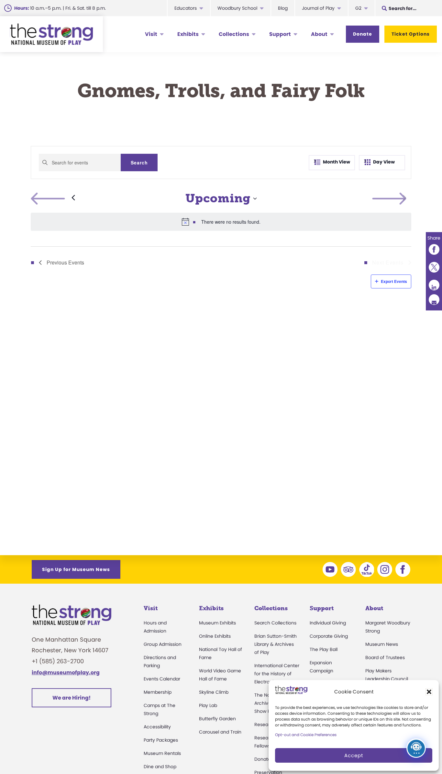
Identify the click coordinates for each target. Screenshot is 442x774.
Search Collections (275, 623)
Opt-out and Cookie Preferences (306, 734)
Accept (353, 755)
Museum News (381, 644)
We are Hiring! (71, 697)
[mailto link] (433, 300)
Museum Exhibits (217, 623)
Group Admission (163, 644)
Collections (234, 34)
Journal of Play (318, 8)
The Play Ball (323, 649)
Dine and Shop (160, 766)
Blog (283, 8)
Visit (151, 34)
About (319, 34)
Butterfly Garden (217, 718)
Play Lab (208, 705)
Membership (157, 692)
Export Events (394, 281)
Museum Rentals (162, 753)
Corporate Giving (329, 636)
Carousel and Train (220, 732)
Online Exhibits (215, 636)
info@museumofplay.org (66, 672)
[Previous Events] (53, 198)
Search (139, 162)
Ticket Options (411, 34)
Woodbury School (237, 8)
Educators (185, 8)
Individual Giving (328, 623)
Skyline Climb (213, 692)
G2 (358, 8)
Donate (362, 34)
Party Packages (161, 740)
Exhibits (188, 34)
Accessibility (157, 727)
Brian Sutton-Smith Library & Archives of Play (275, 644)
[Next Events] (404, 198)
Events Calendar (162, 679)
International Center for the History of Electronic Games (276, 673)
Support (280, 34)
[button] (429, 692)
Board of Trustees (385, 657)
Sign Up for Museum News (76, 569)
